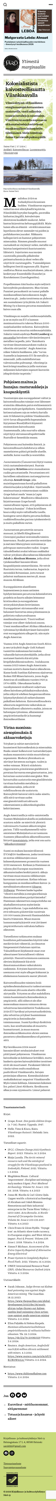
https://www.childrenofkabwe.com (27, 1373)
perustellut (9, 337)
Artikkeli (7, 149)
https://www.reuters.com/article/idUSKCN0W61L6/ (29, 1358)
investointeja (20, 840)
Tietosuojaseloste (12, 1463)
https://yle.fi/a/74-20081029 (24, 1337)
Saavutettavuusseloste (14, 1467)
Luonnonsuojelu (38, 149)
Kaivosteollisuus (21, 149)
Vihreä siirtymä (10, 152)
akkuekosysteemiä (14, 844)
